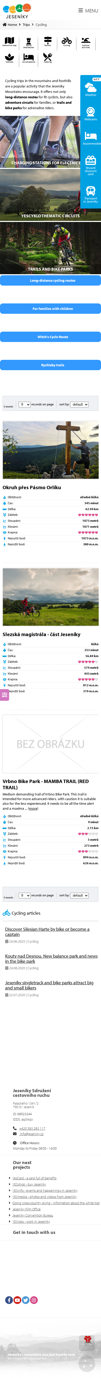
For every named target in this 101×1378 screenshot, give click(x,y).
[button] (88, 10)
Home (17, 11)
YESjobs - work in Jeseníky (31, 1221)
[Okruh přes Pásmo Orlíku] (50, 450)
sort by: (64, 404)
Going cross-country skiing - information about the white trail (56, 1203)
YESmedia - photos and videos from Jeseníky (44, 1196)
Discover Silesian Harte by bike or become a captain (47, 931)
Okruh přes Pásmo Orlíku (32, 487)
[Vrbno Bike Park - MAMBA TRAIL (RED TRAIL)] (50, 744)
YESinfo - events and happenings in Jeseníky (44, 1190)
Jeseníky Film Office (26, 1209)
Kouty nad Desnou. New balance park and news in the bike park (51, 958)
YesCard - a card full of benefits (34, 1178)
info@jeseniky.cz (31, 1133)
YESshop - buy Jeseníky (29, 1184)
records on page (42, 404)
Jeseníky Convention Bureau (32, 1215)
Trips (26, 24)
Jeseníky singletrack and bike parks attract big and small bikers (49, 985)
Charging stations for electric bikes (50, 162)
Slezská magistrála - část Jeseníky (41, 634)
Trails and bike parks (50, 269)
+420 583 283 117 (32, 1128)
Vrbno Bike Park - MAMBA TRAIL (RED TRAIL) (46, 784)
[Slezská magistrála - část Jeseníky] (50, 597)
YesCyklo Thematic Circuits (50, 215)
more (33, 808)
